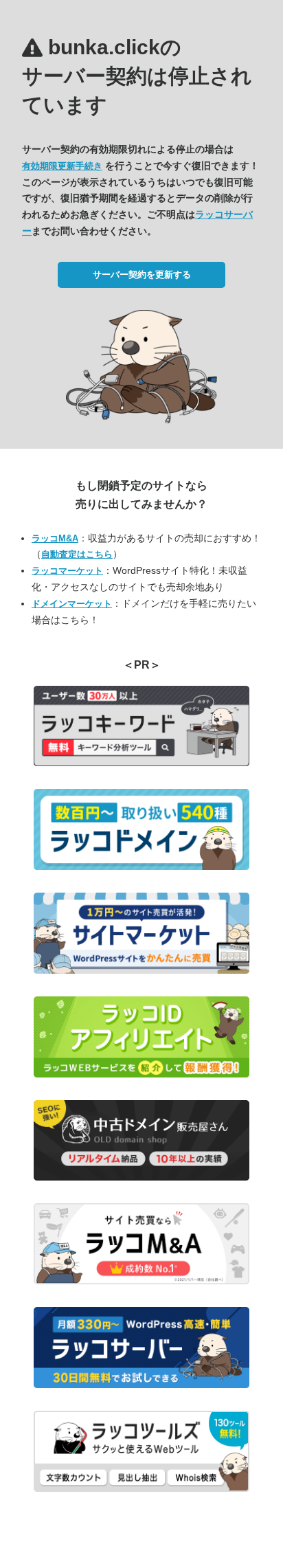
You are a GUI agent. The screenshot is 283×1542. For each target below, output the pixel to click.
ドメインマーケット (72, 604)
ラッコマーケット (67, 571)
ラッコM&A (55, 538)
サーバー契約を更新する (142, 274)
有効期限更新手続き (62, 166)
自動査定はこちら (77, 554)
